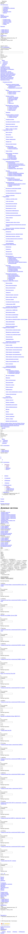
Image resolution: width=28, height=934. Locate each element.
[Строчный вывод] (1, 579)
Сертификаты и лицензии (9, 8)
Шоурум (5, 12)
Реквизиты (5, 9)
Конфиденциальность (5, 926)
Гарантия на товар (7, 21)
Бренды (2, 878)
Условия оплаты (6, 19)
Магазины (5, 10)
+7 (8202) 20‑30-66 (5, 32)
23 (4, 873)
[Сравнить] (2, 595)
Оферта (2, 927)
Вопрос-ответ (6, 23)
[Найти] (2, 59)
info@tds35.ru (3, 35)
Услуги (2, 879)
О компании (6, 6)
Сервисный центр (7, 11)
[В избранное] (2, 593)
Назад (7, 465)
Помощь (2, 889)
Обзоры (5, 24)
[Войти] (1, 455)
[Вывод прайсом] (2, 579)
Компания (3, 880)
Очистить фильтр (9, 578)
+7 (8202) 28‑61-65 (5, 29)
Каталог (2, 877)
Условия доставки (7, 20)
